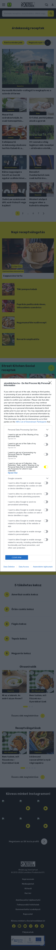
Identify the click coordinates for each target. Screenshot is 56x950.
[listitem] (28, 429)
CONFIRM (16, 557)
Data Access (24, 567)
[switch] (46, 435)
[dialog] (28, 475)
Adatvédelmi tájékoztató (43, 567)
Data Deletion (9, 567)
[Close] (50, 383)
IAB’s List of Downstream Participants (31, 422)
